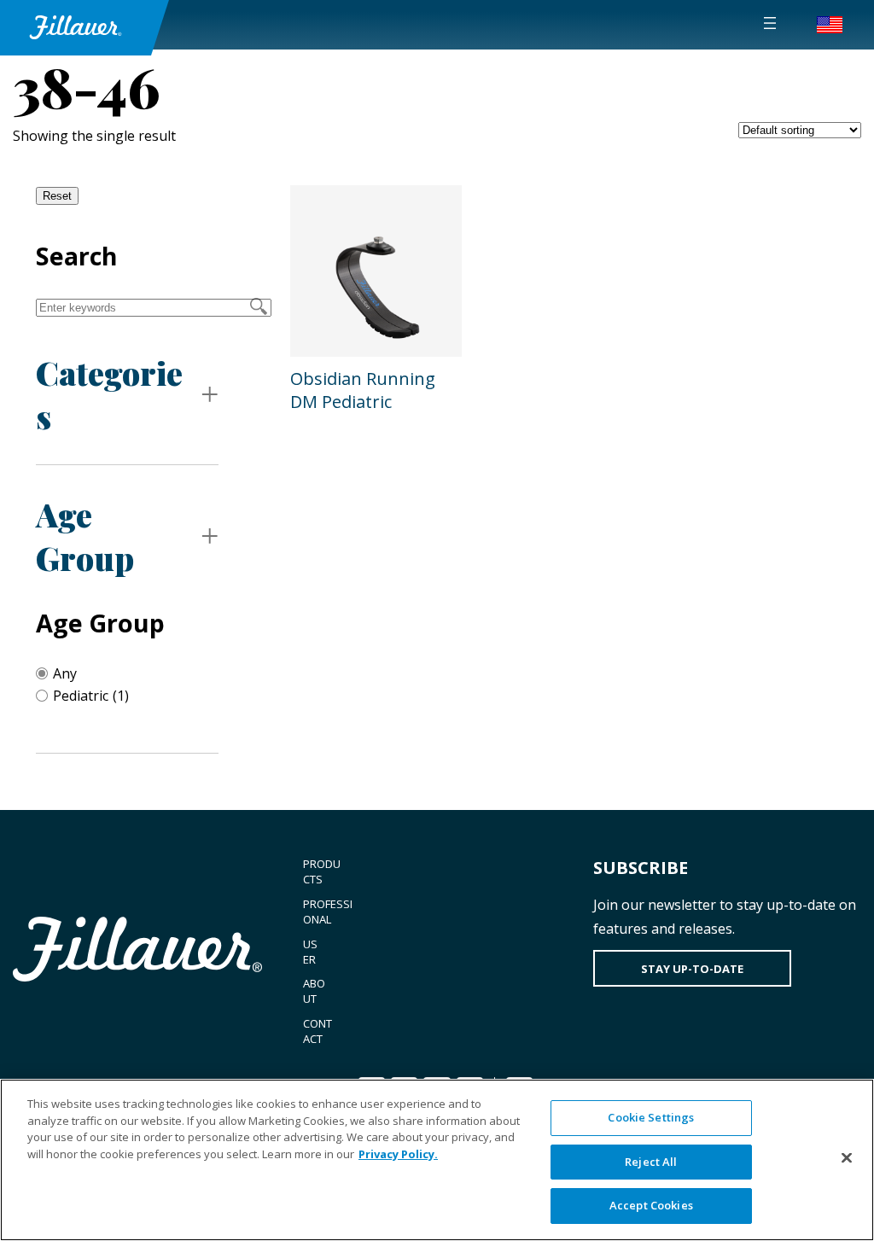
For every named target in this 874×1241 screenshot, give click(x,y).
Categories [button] (109, 394)
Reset (57, 195)
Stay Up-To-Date (692, 968)
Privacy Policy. (398, 1154)
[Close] (846, 1158)
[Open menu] (770, 23)
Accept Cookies (651, 1205)
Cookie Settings (651, 1117)
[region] (437, 1160)
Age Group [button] (85, 536)
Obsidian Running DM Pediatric (362, 390)
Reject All (651, 1161)
